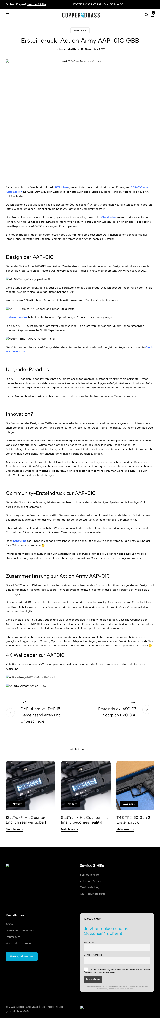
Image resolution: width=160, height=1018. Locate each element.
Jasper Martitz (67, 49)
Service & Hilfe (36, 4)
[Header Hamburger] (8, 15)
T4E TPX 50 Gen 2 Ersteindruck (133, 820)
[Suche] (146, 15)
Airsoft (17, 804)
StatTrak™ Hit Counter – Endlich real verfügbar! (27, 820)
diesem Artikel (18, 317)
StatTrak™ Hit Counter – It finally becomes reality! (84, 820)
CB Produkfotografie (93, 893)
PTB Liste (61, 187)
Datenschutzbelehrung (20, 930)
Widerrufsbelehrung (18, 943)
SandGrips (19, 541)
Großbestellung (89, 887)
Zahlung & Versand (91, 881)
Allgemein (129, 804)
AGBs (9, 924)
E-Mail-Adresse (93, 954)
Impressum (13, 937)
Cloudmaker (108, 217)
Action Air (80, 30)
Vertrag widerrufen (22, 956)
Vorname (89, 942)
